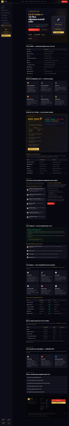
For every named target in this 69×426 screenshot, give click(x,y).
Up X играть (4, 17)
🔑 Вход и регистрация (34, 29)
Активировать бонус (6, 35)
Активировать (58, 32)
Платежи (42, 1)
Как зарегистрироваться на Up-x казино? (34, 386)
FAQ (45, 1)
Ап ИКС (23, 1)
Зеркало (35, 1)
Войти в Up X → (50, 203)
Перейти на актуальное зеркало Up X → (35, 239)
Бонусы (26, 1)
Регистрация (31, 1)
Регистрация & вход (6, 12)
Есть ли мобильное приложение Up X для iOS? (35, 391)
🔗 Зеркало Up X (44, 29)
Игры (39, 1)
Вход (59, 1)
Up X (3, 7)
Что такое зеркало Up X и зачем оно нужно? (35, 380)
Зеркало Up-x (4, 15)
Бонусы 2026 (4, 10)
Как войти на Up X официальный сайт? (34, 377)
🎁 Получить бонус (58, 402)
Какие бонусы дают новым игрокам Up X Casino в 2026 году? (38, 383)
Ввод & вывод (5, 20)
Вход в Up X (58, 400)
